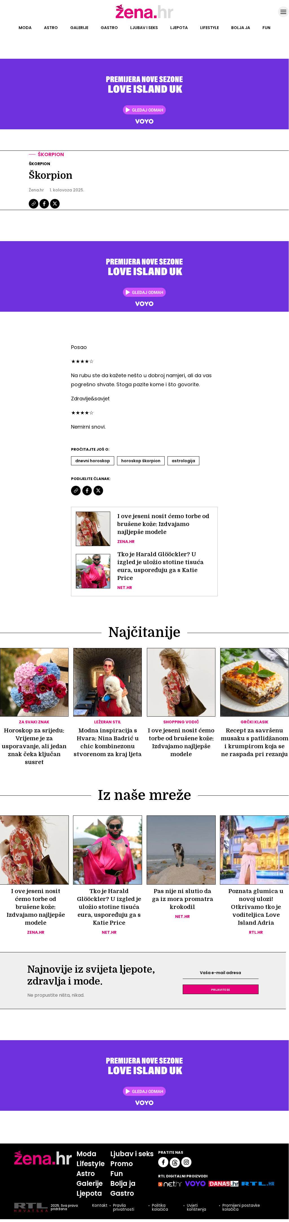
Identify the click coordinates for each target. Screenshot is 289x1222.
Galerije (79, 27)
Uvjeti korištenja (196, 1207)
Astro (51, 27)
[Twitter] (55, 208)
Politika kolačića (160, 1207)
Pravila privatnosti (123, 1207)
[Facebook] (44, 208)
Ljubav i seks (144, 27)
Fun (266, 27)
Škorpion (51, 154)
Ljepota (179, 27)
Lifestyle (209, 27)
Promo (121, 1163)
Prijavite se (220, 989)
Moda (25, 27)
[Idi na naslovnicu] (144, 18)
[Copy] (34, 208)
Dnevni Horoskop (92, 461)
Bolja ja (240, 27)
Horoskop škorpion (140, 461)
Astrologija (183, 461)
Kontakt (99, 1205)
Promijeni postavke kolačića (241, 1207)
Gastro (109, 27)
